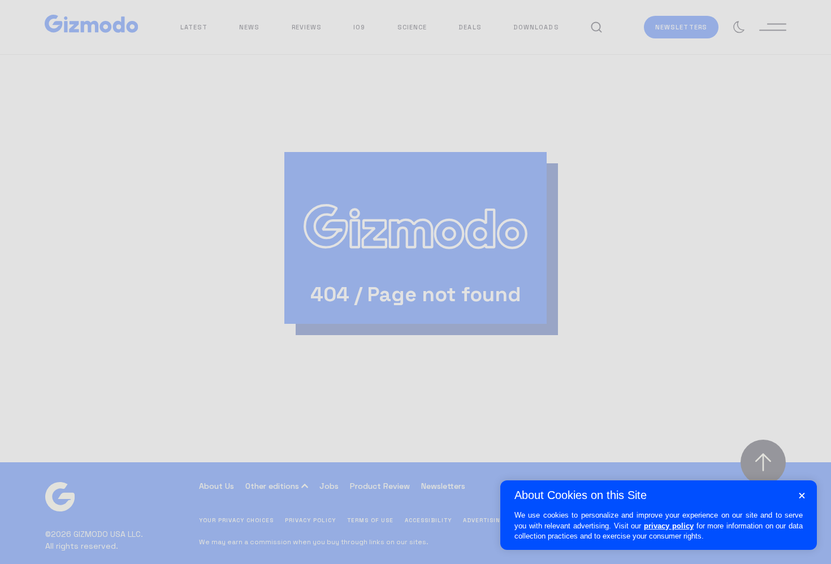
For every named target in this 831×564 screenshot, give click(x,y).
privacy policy (669, 526)
